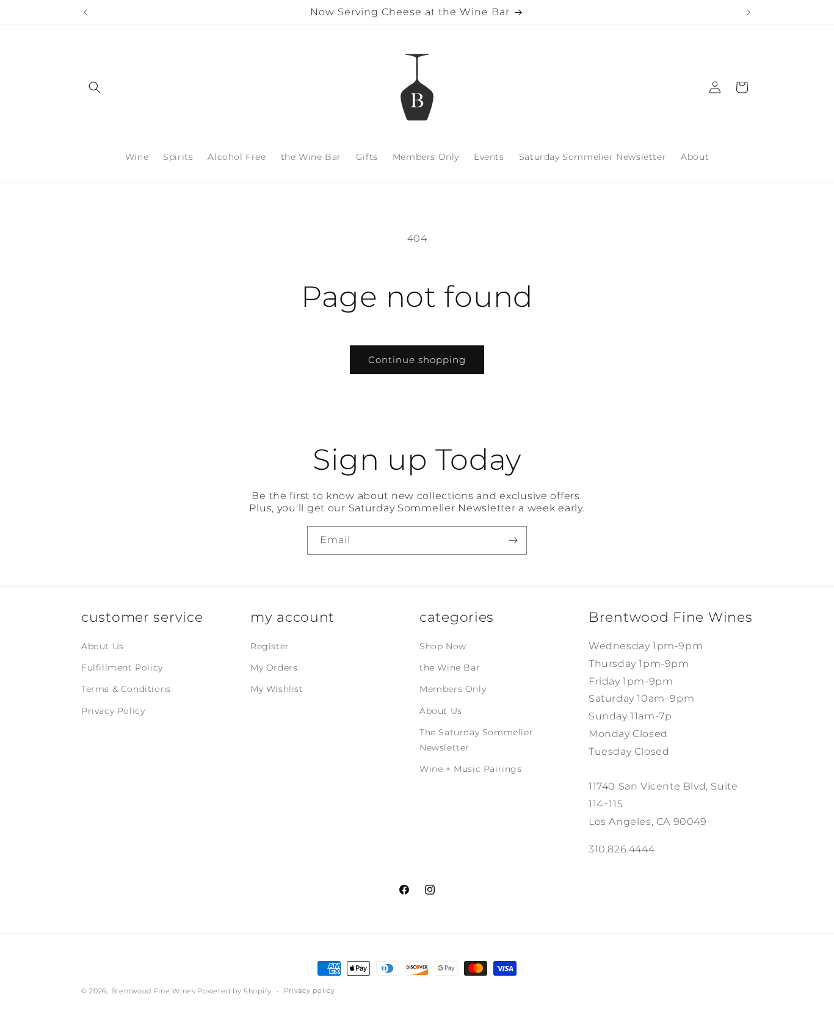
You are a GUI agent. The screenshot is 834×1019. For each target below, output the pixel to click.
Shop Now (442, 646)
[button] (94, 87)
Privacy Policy (113, 710)
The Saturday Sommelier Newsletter (476, 740)
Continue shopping (417, 359)
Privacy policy (309, 990)
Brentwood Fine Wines (153, 991)
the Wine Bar (449, 667)
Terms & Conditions (126, 688)
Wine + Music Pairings (470, 768)
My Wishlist (276, 688)
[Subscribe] (512, 540)
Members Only (452, 688)
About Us (102, 646)
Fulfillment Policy (122, 667)
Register (269, 646)
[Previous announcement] (85, 12)
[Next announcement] (748, 12)
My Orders (273, 667)
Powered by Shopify (234, 991)
